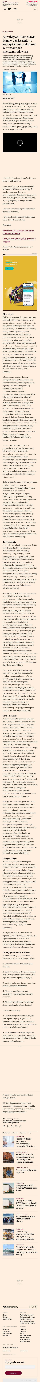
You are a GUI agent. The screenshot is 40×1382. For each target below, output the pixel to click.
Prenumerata (7, 1333)
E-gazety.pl (23, 1331)
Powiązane (6, 1133)
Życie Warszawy (25, 1341)
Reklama (6, 1329)
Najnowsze (23, 1133)
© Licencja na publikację (11, 1119)
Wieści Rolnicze (25, 1339)
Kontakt (5, 1317)
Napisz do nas (7, 1319)
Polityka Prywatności (26, 1315)
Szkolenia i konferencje (10, 1347)
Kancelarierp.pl (25, 1337)
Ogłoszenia (6, 1331)
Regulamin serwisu (26, 1319)
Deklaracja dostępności (27, 1323)
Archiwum (6, 1335)
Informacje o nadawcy (27, 1321)
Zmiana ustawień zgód (27, 1317)
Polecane (15, 1133)
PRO (15, 9)
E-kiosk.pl (23, 1329)
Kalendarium (24, 1351)
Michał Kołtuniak (8, 98)
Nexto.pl (22, 1333)
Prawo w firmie (8, 32)
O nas (5, 1315)
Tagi (30, 1133)
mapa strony (7, 1351)
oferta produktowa (9, 1354)
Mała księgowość (25, 1335)
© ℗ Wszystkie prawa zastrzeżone (14, 1121)
